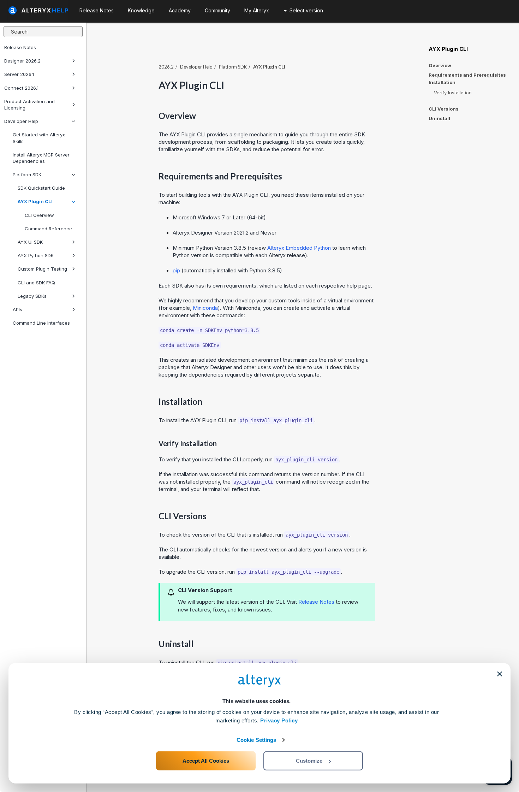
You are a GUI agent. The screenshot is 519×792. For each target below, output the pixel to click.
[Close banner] (499, 674)
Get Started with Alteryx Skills (39, 138)
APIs (17, 309)
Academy (180, 10)
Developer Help (21, 121)
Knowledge (141, 10)
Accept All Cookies (206, 761)
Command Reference (48, 228)
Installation (442, 82)
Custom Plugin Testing (42, 269)
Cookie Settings (256, 740)
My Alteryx (256, 10)
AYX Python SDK (36, 255)
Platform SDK (27, 174)
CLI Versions (444, 109)
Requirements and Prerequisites (467, 75)
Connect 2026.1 (21, 88)
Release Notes (20, 47)
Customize (309, 761)
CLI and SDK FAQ (36, 282)
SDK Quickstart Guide (41, 188)
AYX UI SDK (30, 242)
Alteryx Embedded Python (299, 247)
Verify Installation (453, 92)
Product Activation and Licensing (29, 105)
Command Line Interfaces (41, 323)
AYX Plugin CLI (35, 201)
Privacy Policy (279, 720)
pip (176, 270)
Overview (440, 65)
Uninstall (439, 118)
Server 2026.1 (19, 74)
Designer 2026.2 (22, 61)
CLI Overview (39, 215)
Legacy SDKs (32, 296)
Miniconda (205, 308)
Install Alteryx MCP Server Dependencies (41, 158)
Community (217, 10)
